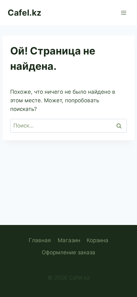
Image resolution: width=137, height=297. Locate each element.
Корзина (97, 240)
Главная (40, 240)
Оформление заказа (68, 252)
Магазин (69, 240)
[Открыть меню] (123, 13)
